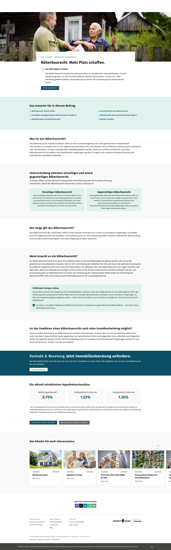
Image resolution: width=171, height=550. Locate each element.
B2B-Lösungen (74, 525)
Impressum (33, 539)
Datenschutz (55, 539)
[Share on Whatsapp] (90, 506)
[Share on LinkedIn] (85, 506)
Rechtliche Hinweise (44, 539)
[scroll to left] (154, 445)
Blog (42, 57)
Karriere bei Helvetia (36, 525)
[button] (50, 88)
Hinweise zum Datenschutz (130, 546)
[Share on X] (81, 506)
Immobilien (49, 57)
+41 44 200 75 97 (85, 536)
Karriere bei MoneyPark (37, 522)
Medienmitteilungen (55, 522)
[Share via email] (94, 506)
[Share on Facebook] (77, 506)
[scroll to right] (159, 445)
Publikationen (53, 525)
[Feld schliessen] (152, 547)
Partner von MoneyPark (76, 522)
